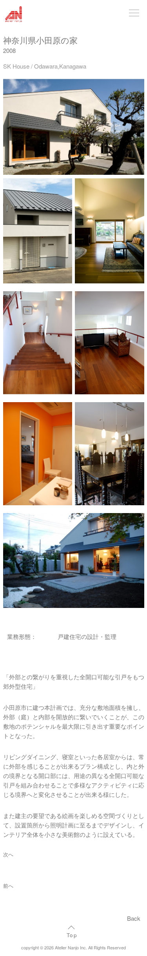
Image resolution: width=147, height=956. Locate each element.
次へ (8, 854)
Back (133, 918)
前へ (8, 885)
